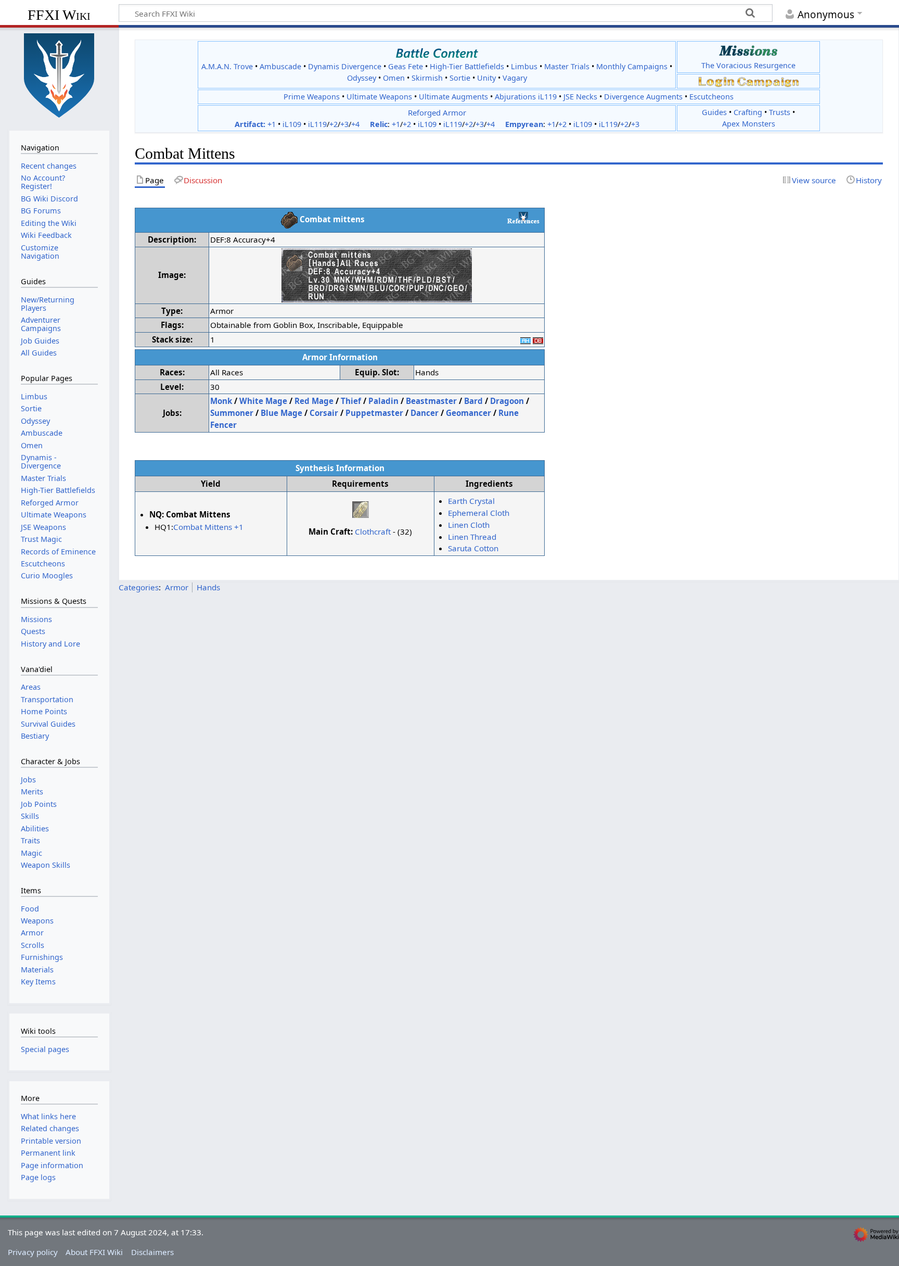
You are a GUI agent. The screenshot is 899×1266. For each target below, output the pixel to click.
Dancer (424, 413)
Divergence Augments (643, 97)
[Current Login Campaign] (716, 81)
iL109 (291, 124)
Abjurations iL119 (526, 97)
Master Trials (566, 66)
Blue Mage (281, 413)
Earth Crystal (471, 501)
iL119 (317, 124)
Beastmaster (431, 401)
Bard (473, 401)
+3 (344, 124)
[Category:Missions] (748, 51)
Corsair (324, 413)
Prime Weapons (312, 97)
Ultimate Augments (453, 97)
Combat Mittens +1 (208, 527)
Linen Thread (472, 536)
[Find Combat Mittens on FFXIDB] (538, 339)
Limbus (524, 66)
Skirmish (427, 78)
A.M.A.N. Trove (227, 66)
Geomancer (468, 413)
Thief (351, 401)
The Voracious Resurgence (748, 65)
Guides (714, 112)
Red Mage (313, 401)
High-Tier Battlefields (467, 66)
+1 (271, 124)
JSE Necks (580, 97)
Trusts (779, 112)
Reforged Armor (437, 112)
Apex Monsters (748, 124)
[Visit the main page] (59, 74)
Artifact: (250, 124)
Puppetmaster (374, 413)
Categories (139, 587)
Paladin (383, 401)
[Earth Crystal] (360, 508)
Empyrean (524, 124)
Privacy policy (33, 1252)
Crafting (748, 112)
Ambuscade (280, 66)
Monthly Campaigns (631, 66)
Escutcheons (711, 97)
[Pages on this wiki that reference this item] (523, 217)
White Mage (263, 401)
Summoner (231, 413)
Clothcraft (373, 531)
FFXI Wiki (59, 15)
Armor (176, 587)
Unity (486, 78)
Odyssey (361, 78)
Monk (221, 401)
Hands (208, 587)
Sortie (460, 78)
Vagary (515, 78)
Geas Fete (405, 66)
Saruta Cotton (473, 548)
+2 (333, 124)
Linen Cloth (469, 525)
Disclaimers (152, 1252)
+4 (355, 124)
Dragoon (507, 401)
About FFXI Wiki (94, 1252)
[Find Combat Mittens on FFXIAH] (525, 339)
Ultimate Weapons (379, 97)
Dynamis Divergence (344, 66)
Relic (379, 124)
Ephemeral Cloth (478, 513)
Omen (394, 78)
